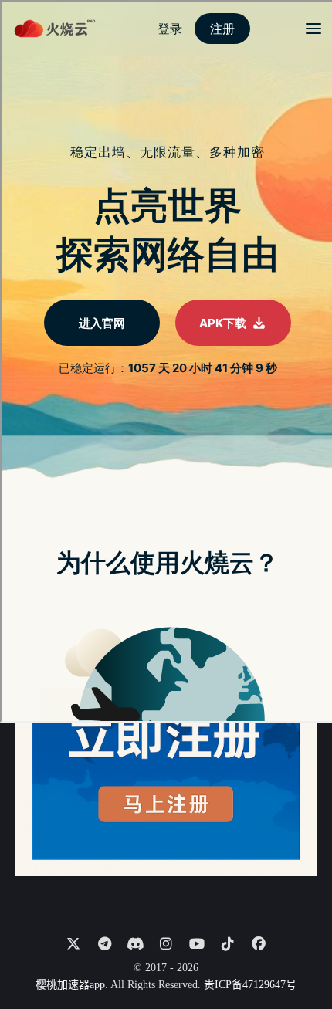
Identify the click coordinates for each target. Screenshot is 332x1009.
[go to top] (290, 953)
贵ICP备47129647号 (250, 984)
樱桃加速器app (70, 984)
